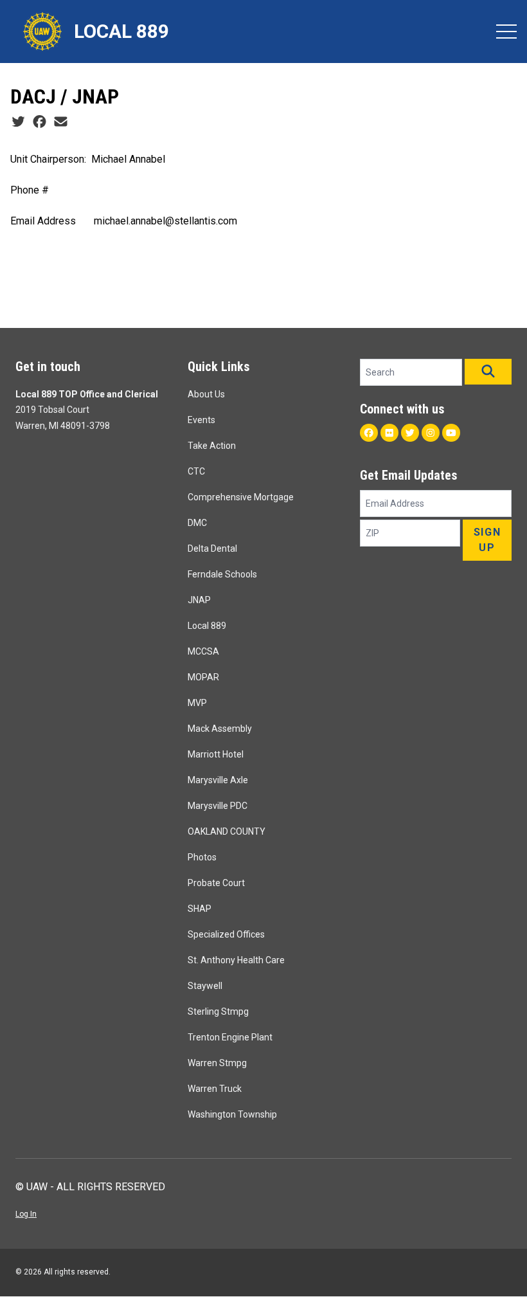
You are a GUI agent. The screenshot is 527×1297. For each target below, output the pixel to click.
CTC (196, 471)
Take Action (212, 445)
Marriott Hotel (216, 754)
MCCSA (203, 651)
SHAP (199, 908)
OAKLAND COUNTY (226, 831)
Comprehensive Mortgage (241, 497)
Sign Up (487, 540)
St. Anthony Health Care (236, 960)
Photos (202, 857)
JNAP (199, 600)
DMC (197, 523)
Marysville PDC (217, 806)
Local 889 (207, 626)
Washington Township (232, 1114)
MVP (197, 703)
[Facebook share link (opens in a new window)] (39, 122)
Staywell (205, 986)
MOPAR (203, 677)
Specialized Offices (226, 934)
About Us (206, 394)
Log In (26, 1214)
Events (201, 420)
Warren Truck (215, 1089)
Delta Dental (212, 548)
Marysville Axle (218, 780)
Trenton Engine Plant (230, 1037)
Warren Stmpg (217, 1063)
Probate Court (216, 883)
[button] (488, 372)
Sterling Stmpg (218, 1011)
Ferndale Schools (222, 574)
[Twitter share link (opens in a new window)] (18, 122)
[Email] (61, 122)
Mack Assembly (220, 728)
